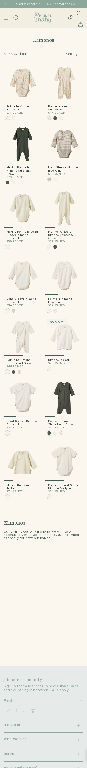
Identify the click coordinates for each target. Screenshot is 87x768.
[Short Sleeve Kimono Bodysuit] (23, 398)
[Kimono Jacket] (64, 337)
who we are (15, 739)
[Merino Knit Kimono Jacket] (23, 462)
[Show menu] (6, 17)
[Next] (81, 4)
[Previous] (6, 4)
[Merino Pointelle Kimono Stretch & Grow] (23, 144)
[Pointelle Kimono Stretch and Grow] (64, 83)
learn (9, 754)
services (12, 725)
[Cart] (80, 24)
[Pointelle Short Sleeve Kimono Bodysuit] (64, 462)
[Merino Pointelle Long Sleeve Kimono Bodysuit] (23, 209)
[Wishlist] (78, 13)
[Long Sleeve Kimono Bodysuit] (64, 144)
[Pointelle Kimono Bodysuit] (23, 83)
